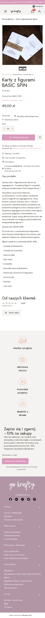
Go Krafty (6, 91)
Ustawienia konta (12, 535)
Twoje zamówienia (12, 532)
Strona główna (7, 19)
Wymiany (8, 516)
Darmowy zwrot (11, 120)
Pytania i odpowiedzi (13, 519)
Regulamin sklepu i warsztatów (18, 581)
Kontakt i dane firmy (13, 600)
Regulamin (8, 570)
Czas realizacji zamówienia (16, 558)
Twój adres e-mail (9, 455)
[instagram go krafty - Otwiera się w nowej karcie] (22, 499)
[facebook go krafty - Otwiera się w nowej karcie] (10, 499)
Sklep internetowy (19, 615)
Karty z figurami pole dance (27, 19)
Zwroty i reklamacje (13, 513)
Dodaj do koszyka (20, 137)
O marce (8, 607)
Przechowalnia (10, 539)
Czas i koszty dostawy (14, 554)
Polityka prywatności (13, 584)
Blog (6, 603)
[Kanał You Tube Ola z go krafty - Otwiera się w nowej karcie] (16, 499)
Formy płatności (11, 551)
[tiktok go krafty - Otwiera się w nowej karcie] (28, 499)
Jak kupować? (10, 588)
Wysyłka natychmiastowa (27, 116)
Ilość (4, 124)
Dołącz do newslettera (15, 461)
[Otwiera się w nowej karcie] (34, 499)
